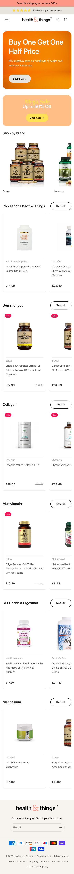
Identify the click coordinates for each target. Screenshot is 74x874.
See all (61, 206)
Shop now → (20, 78)
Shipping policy (37, 861)
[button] (7, 19)
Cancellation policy (38, 866)
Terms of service (17, 861)
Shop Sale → (37, 117)
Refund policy (44, 856)
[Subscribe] (60, 827)
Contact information (58, 861)
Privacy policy (61, 856)
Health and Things (24, 856)
